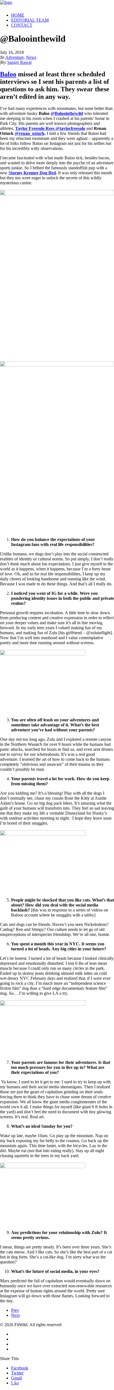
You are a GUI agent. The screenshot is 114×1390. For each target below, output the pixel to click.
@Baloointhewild (67, 113)
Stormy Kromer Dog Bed (32, 172)
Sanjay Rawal (19, 62)
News (31, 57)
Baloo (8, 74)
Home (17, 15)
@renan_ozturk (30, 133)
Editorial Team (30, 20)
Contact (21, 25)
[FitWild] (57, 4)
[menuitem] (62, 15)
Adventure (14, 57)
